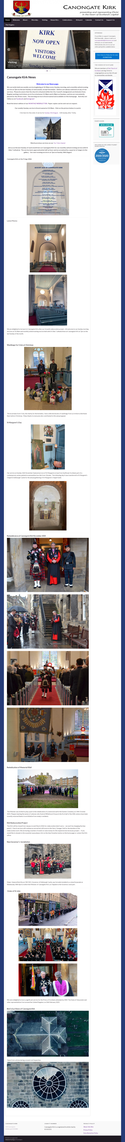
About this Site (88, 1127)
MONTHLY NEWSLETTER (38, 103)
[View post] (47, 49)
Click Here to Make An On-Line (107, 56)
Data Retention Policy (90, 1133)
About (25, 20)
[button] (8, 49)
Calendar (88, 20)
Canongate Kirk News (21, 77)
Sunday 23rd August (51, 113)
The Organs (9, 25)
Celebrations (67, 20)
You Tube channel (59, 143)
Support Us (110, 20)
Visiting (44, 20)
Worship (34, 20)
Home (7, 20)
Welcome (16, 20)
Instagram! (31, 99)
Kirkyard (79, 20)
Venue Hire (54, 20)
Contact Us (99, 20)
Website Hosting (9, 1139)
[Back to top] (120, 1137)
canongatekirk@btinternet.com (104, 40)
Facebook (19, 99)
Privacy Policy (87, 1130)
